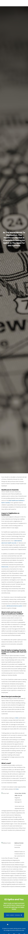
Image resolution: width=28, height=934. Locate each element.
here (17, 789)
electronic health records (8, 543)
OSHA (16, 718)
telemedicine (18, 541)
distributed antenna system (14, 606)
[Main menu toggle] (25, 3)
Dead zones (4, 567)
